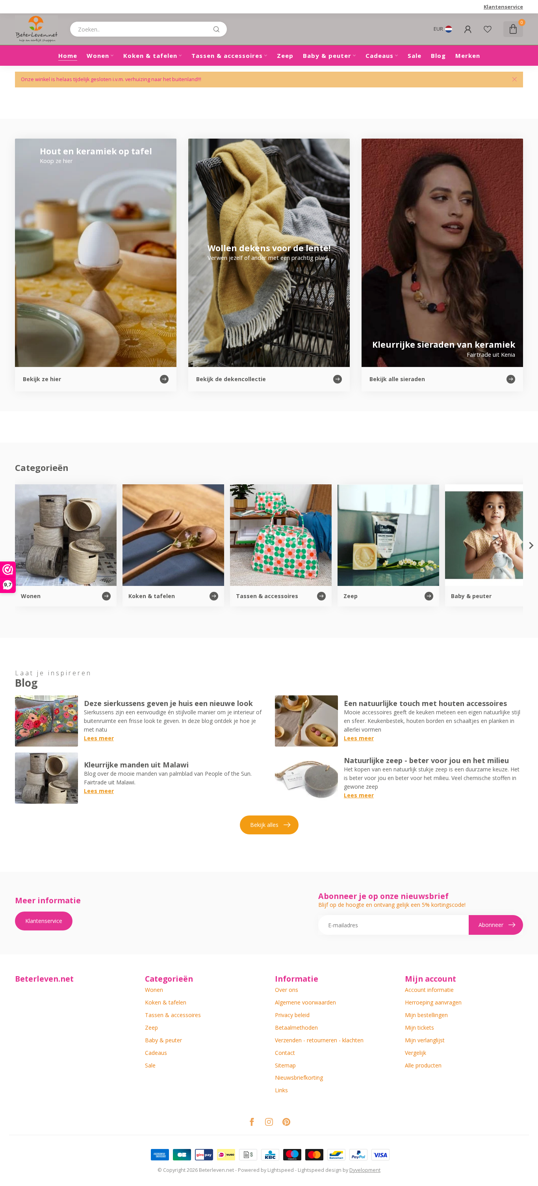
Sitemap (285, 1065)
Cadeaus (379, 55)
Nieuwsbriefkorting (299, 1077)
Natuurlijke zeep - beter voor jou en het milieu (426, 760)
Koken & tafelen (150, 55)
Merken (467, 55)
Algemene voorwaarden (305, 1002)
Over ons (286, 989)
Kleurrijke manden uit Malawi (136, 764)
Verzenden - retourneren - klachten (319, 1040)
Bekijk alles (264, 824)
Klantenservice (503, 6)
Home (67, 55)
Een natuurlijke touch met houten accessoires (425, 703)
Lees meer (99, 738)
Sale (414, 55)
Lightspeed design (319, 1170)
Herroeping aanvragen (433, 1002)
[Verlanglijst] (488, 29)
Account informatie (429, 989)
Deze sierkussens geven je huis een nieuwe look (168, 703)
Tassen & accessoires (227, 55)
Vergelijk (415, 1052)
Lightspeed (280, 1170)
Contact (285, 1052)
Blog (438, 55)
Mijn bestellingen (426, 1015)
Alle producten (423, 1065)
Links (281, 1090)
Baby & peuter (327, 55)
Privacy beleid (292, 1015)
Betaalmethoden (296, 1027)
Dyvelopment (364, 1170)
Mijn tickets (419, 1027)
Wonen (98, 55)
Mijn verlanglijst (425, 1040)
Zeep (285, 55)
